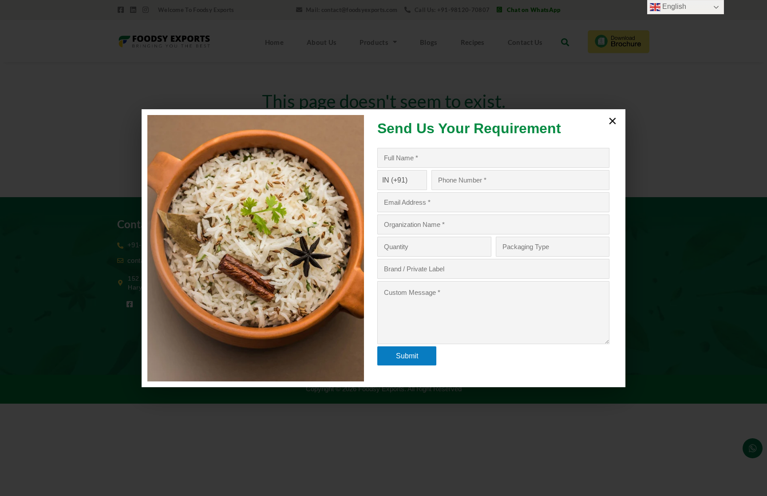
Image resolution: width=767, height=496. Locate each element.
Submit (407, 356)
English (673, 6)
